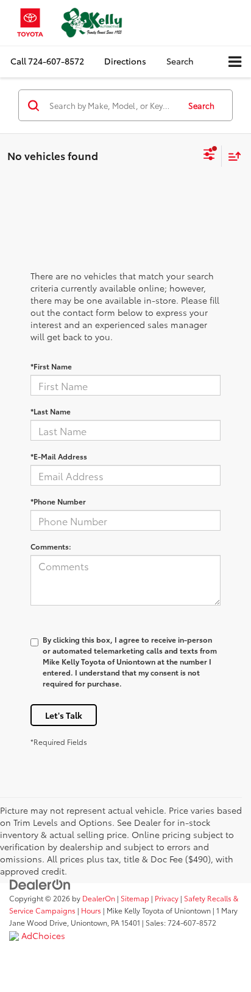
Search (201, 105)
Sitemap (135, 898)
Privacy (167, 898)
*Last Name (50, 411)
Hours (91, 910)
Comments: (50, 546)
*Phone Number (58, 501)
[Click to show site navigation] (235, 61)
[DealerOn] (40, 884)
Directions (125, 61)
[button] (47, 61)
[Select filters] (209, 156)
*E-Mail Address (58, 456)
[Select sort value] (231, 156)
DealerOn (98, 898)
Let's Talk (63, 715)
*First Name (51, 366)
